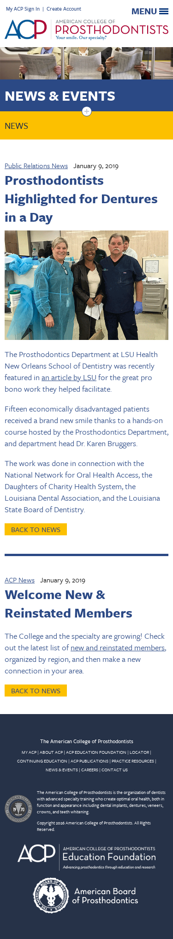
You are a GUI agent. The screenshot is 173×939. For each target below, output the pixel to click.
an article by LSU (69, 377)
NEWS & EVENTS (62, 769)
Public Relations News (36, 165)
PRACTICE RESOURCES (133, 760)
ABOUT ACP (51, 752)
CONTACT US (114, 769)
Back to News (35, 529)
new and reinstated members (118, 647)
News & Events (60, 95)
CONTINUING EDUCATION (42, 760)
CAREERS (89, 769)
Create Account (64, 8)
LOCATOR (139, 752)
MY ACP (29, 752)
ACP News (20, 580)
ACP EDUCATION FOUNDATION (96, 752)
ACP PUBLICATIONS (89, 760)
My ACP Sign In (23, 8)
